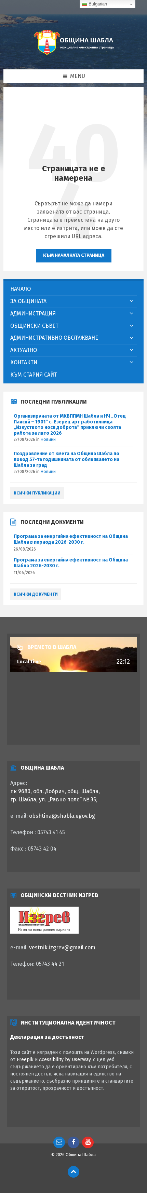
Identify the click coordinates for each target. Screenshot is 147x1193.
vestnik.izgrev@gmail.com (62, 947)
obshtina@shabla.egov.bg (62, 816)
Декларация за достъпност (47, 1037)
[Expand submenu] (131, 301)
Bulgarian (97, 3)
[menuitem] (73, 289)
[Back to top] (73, 1172)
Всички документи (36, 594)
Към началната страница (73, 255)
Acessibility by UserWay (65, 1059)
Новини (48, 439)
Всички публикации (37, 493)
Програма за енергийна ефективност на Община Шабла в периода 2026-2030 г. (71, 539)
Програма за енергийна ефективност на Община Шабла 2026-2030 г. (71, 563)
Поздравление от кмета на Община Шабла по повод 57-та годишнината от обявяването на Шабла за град (66, 459)
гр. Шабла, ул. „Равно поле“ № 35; (53, 799)
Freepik (25, 1059)
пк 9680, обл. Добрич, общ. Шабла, (55, 791)
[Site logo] (73, 55)
